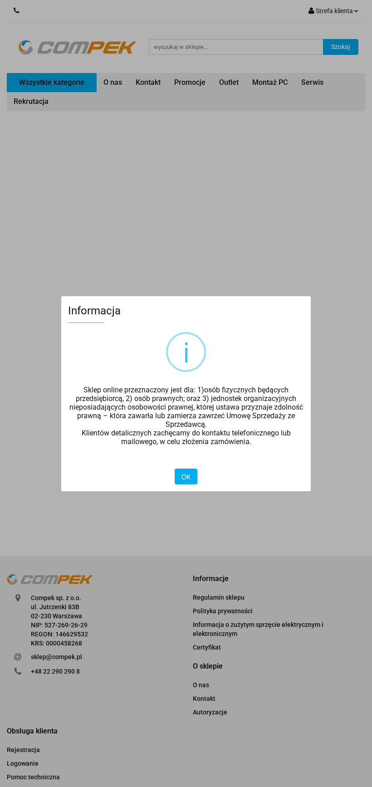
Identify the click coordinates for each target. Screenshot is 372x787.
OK (186, 476)
